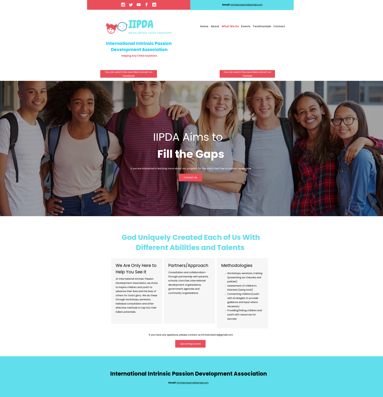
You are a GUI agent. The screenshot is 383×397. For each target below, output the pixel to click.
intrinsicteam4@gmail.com (217, 335)
